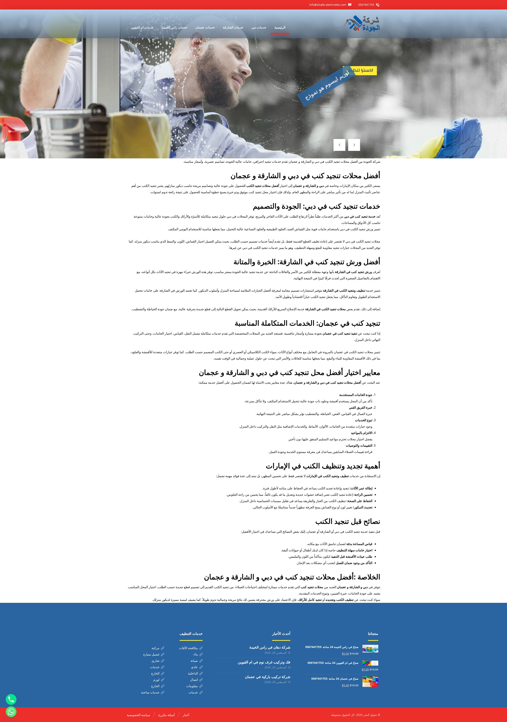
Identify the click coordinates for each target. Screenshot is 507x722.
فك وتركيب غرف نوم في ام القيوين (264, 662)
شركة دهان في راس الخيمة (269, 647)
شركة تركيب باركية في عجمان (267, 676)
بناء (195, 654)
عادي (194, 667)
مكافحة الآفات (188, 648)
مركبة (155, 648)
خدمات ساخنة (150, 692)
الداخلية (193, 673)
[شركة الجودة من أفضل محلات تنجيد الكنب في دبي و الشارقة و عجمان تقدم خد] (361, 24)
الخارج (155, 673)
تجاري (155, 660)
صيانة (194, 660)
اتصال (194, 679)
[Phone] (11, 699)
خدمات (154, 667)
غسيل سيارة (151, 654)
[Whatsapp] (11, 711)
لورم (156, 679)
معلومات (192, 686)
